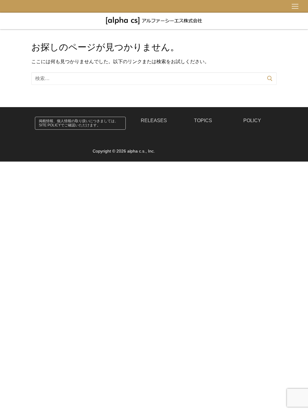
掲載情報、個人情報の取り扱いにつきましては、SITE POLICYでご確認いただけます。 (78, 123)
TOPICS (203, 120)
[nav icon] (295, 6)
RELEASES (154, 120)
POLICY (252, 120)
